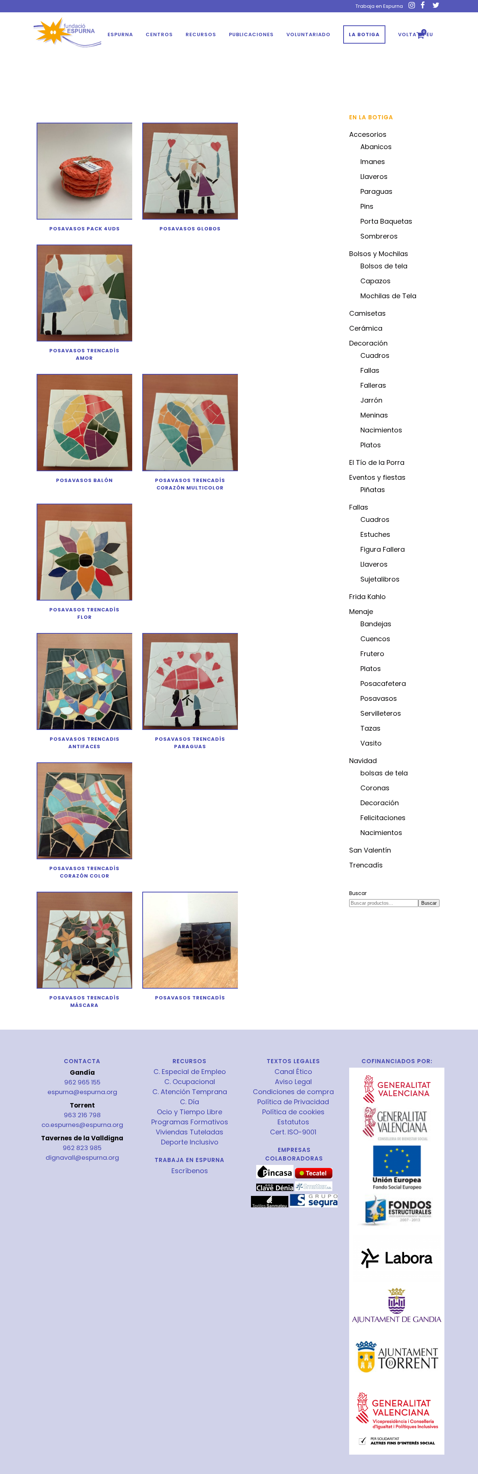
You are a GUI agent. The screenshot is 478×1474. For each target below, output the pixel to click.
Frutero (372, 653)
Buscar (358, 893)
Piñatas (372, 489)
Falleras (373, 385)
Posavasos (378, 698)
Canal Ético (293, 1072)
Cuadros (374, 355)
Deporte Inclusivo (189, 1142)
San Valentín (370, 850)
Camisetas (367, 313)
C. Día (189, 1102)
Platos (370, 445)
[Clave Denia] (275, 1189)
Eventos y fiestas (377, 477)
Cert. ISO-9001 (293, 1132)
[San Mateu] (269, 1205)
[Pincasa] (275, 1176)
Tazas (370, 728)
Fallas (369, 370)
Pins (366, 206)
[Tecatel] (313, 1176)
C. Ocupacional (189, 1082)
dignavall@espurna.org (82, 1157)
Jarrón (371, 400)
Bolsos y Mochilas (378, 253)
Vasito (371, 743)
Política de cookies (293, 1112)
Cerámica (365, 328)
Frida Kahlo (367, 596)
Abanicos (376, 146)
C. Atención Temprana (189, 1092)
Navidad (363, 760)
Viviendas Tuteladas (189, 1132)
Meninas (374, 415)
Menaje (361, 611)
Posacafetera (383, 683)
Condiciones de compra (293, 1092)
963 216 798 (82, 1115)
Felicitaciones (383, 817)
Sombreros (379, 236)
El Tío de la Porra (376, 462)
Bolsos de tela (383, 266)
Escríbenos (189, 1170)
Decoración (368, 343)
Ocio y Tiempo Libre (189, 1112)
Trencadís (366, 865)
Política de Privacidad (293, 1102)
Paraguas (376, 191)
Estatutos (293, 1122)
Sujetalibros (380, 579)
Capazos (375, 281)
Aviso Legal (293, 1082)
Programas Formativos (189, 1122)
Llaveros (374, 176)
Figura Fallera (382, 549)
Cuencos (375, 638)
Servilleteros (380, 713)
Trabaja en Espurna (379, 6)
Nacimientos (381, 430)
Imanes (372, 161)
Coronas (374, 788)
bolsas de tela (384, 773)
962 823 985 (82, 1147)
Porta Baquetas (386, 221)
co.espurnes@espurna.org (82, 1124)
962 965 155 (82, 1082)
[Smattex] (313, 1189)
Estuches (375, 534)
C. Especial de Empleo (189, 1072)
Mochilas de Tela (388, 295)
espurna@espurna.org (82, 1091)
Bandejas (375, 624)
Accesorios (368, 134)
